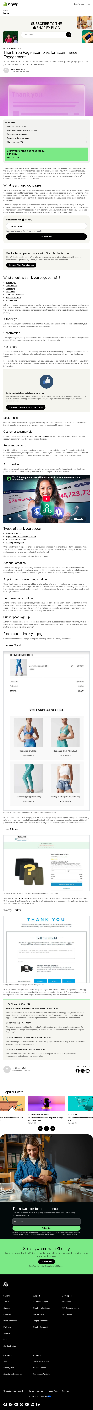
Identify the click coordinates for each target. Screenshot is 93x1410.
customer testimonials (39, 436)
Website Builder (39, 1368)
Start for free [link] (46, 237)
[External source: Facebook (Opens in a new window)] (5, 1404)
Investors (7, 1314)
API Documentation (70, 1308)
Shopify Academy (40, 1321)
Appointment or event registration (21, 536)
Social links (10, 291)
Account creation (13, 533)
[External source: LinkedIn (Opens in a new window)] (32, 1404)
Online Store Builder (41, 1361)
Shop (5, 1361)
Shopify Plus (8, 1368)
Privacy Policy (71, 1234)
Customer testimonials (16, 294)
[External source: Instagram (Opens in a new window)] (21, 1404)
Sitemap (65, 1391)
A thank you (11, 283)
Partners (7, 1327)
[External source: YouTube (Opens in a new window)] (16, 1404)
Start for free (79, 4)
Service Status (9, 1346)
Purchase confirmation (16, 539)
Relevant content (13, 297)
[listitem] (46, 1110)
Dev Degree (67, 1314)
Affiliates (7, 1333)
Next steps (10, 288)
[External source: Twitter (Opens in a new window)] (10, 1404)
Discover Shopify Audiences (21, 265)
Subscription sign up (15, 542)
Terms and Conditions (53, 1234)
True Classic (24, 898)
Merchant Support (40, 1302)
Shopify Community (41, 1327)
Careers (6, 1308)
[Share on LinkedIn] (88, 1071)
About (6, 1302)
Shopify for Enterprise (12, 1374)
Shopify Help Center (41, 1308)
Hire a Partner (39, 1314)
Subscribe (46, 1228)
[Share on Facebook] (78, 1071)
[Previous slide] (40, 1128)
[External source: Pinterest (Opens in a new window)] (38, 1404)
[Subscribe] (68, 34)
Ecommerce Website (41, 1374)
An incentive (11, 300)
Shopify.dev (67, 1302)
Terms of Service (36, 1391)
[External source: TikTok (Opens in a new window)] (27, 1404)
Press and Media (10, 1321)
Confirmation (11, 285)
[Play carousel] (46, 1128)
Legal (5, 1340)
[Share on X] (83, 1071)
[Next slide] (52, 1128)
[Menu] (88, 4)
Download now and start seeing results (26, 407)
